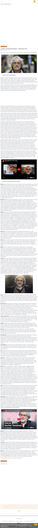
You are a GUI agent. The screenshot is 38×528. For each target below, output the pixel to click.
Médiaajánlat (19, 521)
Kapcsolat (5, 521)
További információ (12, 526)
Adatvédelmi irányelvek (29, 521)
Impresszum (11, 521)
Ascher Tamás (3, 46)
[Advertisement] (19, 11)
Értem (36, 524)
